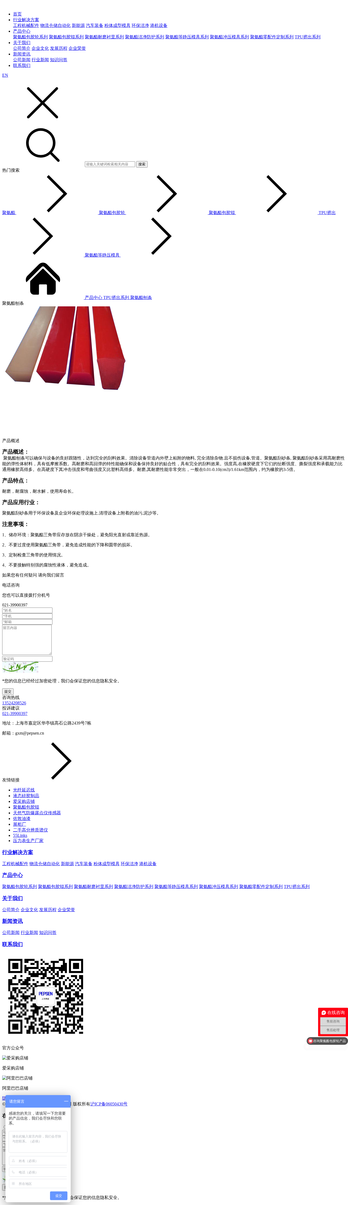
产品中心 (21, 31)
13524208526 (14, 703)
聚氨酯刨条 (141, 297)
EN (5, 75)
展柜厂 (19, 824)
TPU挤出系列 (308, 37)
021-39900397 (14, 713)
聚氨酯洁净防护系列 (144, 37)
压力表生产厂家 (28, 840)
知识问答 (58, 59)
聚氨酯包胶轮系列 (30, 37)
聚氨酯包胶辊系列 (66, 37)
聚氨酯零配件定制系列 (272, 37)
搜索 (141, 164)
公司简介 (21, 48)
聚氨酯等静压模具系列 (187, 37)
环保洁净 (140, 25)
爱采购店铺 (24, 801)
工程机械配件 (26, 25)
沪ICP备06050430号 (109, 1104)
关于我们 (21, 42)
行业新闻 (40, 59)
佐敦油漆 (21, 818)
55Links (20, 835)
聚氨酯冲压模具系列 (229, 37)
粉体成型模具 (117, 25)
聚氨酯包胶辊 (26, 807)
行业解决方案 (26, 19)
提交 (7, 691)
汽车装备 (94, 25)
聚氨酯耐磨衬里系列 (104, 37)
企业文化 (40, 48)
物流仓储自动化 (55, 25)
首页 (17, 14)
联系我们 (21, 65)
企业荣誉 (77, 48)
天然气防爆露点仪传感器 (37, 812)
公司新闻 (21, 59)
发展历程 (58, 48)
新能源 (78, 25)
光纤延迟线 (24, 790)
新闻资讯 (21, 54)
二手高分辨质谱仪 (30, 830)
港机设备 (158, 25)
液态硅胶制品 (26, 795)
